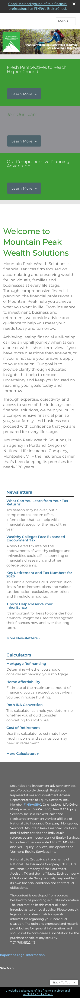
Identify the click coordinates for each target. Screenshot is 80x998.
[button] (66, 21)
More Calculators (22, 754)
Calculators (18, 655)
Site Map (7, 968)
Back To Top (62, 982)
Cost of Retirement (23, 728)
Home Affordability (23, 682)
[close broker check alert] (74, 4)
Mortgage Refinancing (26, 664)
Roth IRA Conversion (24, 705)
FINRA (28, 804)
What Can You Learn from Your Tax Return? (37, 502)
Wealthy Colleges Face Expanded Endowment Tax (35, 538)
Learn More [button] (22, 94)
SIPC (37, 804)
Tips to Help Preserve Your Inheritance (29, 606)
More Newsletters (23, 638)
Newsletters (19, 492)
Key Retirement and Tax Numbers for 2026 (39, 574)
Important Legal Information (22, 955)
